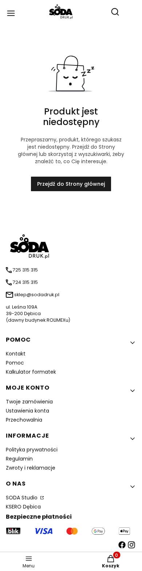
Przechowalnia (24, 419)
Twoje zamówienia (29, 401)
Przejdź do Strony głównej (71, 184)
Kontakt (15, 353)
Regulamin (19, 458)
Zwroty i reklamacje (30, 467)
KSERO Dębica (23, 506)
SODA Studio (22, 497)
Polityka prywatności (32, 449)
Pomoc (15, 362)
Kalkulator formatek (31, 371)
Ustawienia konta (27, 410)
